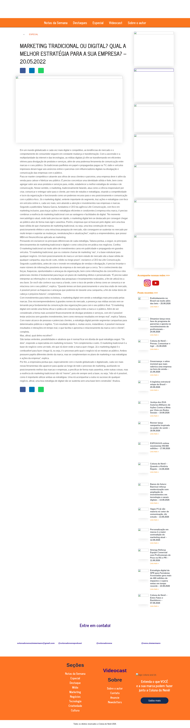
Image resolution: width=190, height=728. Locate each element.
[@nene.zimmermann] (150, 637)
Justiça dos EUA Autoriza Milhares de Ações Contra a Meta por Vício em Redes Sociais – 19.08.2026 (160, 407)
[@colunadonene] (99, 637)
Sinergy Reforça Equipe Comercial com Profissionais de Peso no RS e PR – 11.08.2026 (160, 555)
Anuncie (114, 697)
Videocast (115, 22)
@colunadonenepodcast (70, 643)
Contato (115, 693)
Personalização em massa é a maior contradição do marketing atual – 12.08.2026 (159, 534)
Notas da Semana (55, 22)
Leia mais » (154, 307)
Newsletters (115, 702)
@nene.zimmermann (151, 643)
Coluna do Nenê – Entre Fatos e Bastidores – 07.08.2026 (158, 599)
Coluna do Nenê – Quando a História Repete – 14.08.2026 (159, 466)
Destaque (75, 682)
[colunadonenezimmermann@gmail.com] (20, 637)
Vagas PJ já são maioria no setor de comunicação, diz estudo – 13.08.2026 (159, 513)
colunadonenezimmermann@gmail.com (36, 643)
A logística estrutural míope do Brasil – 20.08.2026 (160, 384)
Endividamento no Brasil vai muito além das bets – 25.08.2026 (160, 301)
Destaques (80, 22)
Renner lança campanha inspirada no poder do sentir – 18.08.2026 (160, 427)
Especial (98, 22)
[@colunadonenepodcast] (61, 637)
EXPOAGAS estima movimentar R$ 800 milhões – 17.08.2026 (160, 446)
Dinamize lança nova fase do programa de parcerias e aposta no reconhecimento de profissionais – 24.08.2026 (160, 325)
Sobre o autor (137, 22)
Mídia (75, 687)
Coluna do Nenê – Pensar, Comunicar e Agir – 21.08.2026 (160, 343)
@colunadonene (104, 643)
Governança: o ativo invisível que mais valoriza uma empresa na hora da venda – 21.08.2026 (160, 366)
